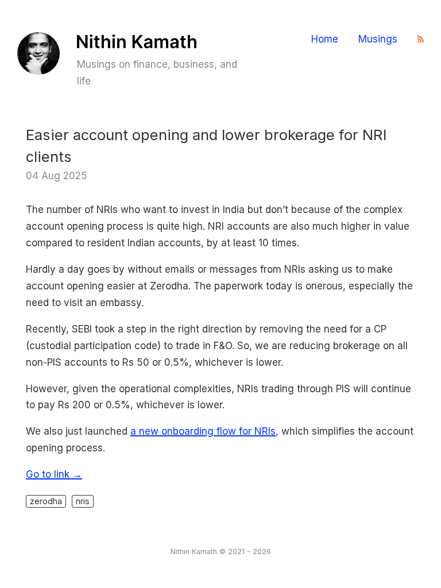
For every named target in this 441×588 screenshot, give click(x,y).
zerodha (46, 501)
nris (83, 501)
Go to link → (54, 474)
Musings (377, 39)
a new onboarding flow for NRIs (203, 431)
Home (324, 39)
